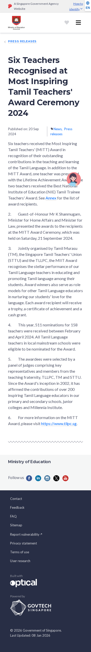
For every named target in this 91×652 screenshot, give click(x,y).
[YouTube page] (65, 478)
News (58, 129)
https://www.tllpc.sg (59, 423)
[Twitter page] (56, 478)
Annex (51, 197)
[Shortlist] (67, 23)
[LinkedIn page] (38, 478)
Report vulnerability (24, 534)
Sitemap (16, 525)
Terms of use (19, 552)
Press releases (22, 41)
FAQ (13, 516)
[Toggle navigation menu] (78, 23)
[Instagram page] (47, 478)
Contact (16, 499)
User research (20, 561)
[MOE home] (16, 23)
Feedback (17, 507)
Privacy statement (23, 543)
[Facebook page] (29, 478)
